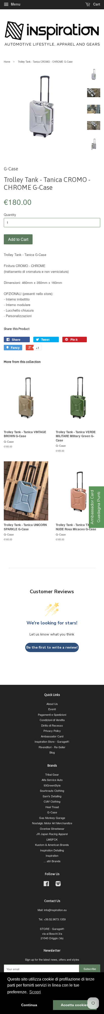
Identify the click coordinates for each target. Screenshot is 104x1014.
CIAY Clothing (52, 801)
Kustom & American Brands (52, 845)
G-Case (52, 812)
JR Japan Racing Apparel (52, 834)
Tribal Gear (52, 774)
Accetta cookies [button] (75, 1005)
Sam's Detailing (52, 796)
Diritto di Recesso (52, 725)
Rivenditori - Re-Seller (52, 747)
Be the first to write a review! (52, 647)
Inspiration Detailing (52, 850)
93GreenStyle (52, 785)
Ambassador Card (52, 736)
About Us (52, 704)
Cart (96, 4)
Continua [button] (29, 1005)
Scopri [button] (35, 992)
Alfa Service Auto (52, 780)
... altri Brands (52, 861)
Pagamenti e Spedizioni (52, 714)
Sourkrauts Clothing (52, 790)
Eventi (52, 709)
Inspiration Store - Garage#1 (52, 741)
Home (7, 61)
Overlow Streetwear (52, 829)
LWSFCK (52, 839)
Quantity (10, 214)
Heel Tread (52, 807)
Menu (15, 4)
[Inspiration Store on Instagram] (58, 885)
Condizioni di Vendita (52, 720)
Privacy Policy (52, 731)
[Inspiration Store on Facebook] (46, 885)
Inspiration (52, 855)
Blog (52, 752)
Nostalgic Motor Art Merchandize (52, 823)
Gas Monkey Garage (52, 818)
